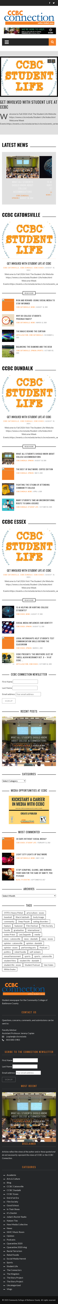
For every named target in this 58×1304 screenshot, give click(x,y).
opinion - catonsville (13, 943)
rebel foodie (20, 952)
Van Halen (48, 965)
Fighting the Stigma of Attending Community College (33, 486)
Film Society (47, 925)
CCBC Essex (39, 268)
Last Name (7, 688)
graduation (19, 930)
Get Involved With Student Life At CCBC (28, 104)
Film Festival (32, 925)
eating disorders (40, 921)
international (33, 930)
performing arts (28, 947)
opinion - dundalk (34, 943)
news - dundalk (31, 939)
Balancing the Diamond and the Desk (34, 346)
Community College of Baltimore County (24, 1300)
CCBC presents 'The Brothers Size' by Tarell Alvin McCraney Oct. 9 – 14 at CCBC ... (34, 657)
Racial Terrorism (14, 1251)
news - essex (47, 939)
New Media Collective (17, 1224)
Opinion (15, 198)
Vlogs (9, 1289)
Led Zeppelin (25, 934)
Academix (11, 1175)
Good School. (13, 1205)
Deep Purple (24, 921)
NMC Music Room (15, 1232)
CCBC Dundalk (22, 196)
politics (7, 952)
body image (38, 917)
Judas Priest (9, 934)
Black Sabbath (22, 917)
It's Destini (25, 880)
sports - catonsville (43, 956)
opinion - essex (11, 947)
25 (13, 854)
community (9, 921)
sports (27, 956)
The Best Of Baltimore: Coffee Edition (34, 469)
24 (13, 870)
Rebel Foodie (13, 1254)
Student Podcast (32, 965)
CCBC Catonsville (11, 268)
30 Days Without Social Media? (31, 838)
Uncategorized (14, 1285)
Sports (40, 351)
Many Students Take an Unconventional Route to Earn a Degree (35, 502)
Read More (29, 293)
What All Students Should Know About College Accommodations (22, 186)
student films (10, 960)
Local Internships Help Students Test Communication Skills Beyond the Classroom (35, 641)
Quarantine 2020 (14, 1243)
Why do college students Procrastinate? (28, 317)
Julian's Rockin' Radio (16, 1216)
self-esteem (35, 952)
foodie (7, 930)
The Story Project (15, 1277)
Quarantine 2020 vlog (17, 1247)
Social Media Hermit (16, 1258)
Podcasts (11, 1239)
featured (18, 925)
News (48, 195)
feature (7, 925)
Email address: (9, 694)
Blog (18, 880)
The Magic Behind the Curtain (30, 331)
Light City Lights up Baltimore (31, 854)
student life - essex (12, 965)
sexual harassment (12, 956)
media (37, 934)
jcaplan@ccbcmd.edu (16, 1036)
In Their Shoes (13, 1209)
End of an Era (13, 1197)
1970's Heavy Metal (13, 912)
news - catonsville (12, 939)
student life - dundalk (29, 960)
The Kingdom (13, 1273)
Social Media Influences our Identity (34, 622)
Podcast (43, 947)
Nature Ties (12, 1220)
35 (13, 839)
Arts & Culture (22, 335)
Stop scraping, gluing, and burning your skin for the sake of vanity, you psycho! (34, 872)
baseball (8, 917)
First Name (7, 681)
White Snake (10, 969)
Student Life (33, 507)
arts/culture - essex (35, 912)
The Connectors (14, 1270)
